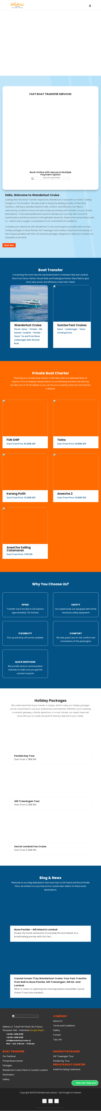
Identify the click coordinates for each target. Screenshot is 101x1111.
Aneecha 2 (65, 494)
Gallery (56, 1030)
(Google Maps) (36, 1030)
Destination (8, 1074)
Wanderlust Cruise (27, 325)
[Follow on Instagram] (44, 1101)
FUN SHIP (13, 440)
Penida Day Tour (24, 755)
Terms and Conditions (64, 1025)
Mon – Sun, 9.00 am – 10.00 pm (20, 1043)
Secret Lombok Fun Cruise (30, 846)
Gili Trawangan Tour (27, 801)
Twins (61, 440)
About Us (57, 1021)
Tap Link (57, 1039)
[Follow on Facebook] (50, 1101)
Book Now (9, 245)
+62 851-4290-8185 (14, 1034)
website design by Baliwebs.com (50, 1108)
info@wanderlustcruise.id (18, 1040)
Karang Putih (16, 494)
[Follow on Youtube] (56, 1101)
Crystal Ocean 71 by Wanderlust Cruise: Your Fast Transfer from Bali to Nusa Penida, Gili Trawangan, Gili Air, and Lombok (50, 982)
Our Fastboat (9, 1056)
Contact (57, 1035)
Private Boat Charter (13, 1061)
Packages (7, 1065)
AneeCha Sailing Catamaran (19, 548)
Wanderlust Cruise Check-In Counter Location (25, 1070)
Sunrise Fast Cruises (72, 325)
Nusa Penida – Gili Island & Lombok (36, 929)
